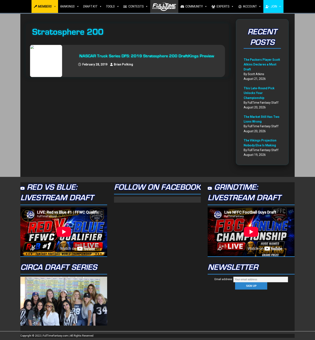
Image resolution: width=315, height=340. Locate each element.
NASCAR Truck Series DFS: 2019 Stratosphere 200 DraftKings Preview (146, 56)
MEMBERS (45, 6)
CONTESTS (136, 6)
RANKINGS (67, 6)
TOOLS (110, 6)
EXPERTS (223, 6)
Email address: (223, 279)
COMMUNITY (194, 6)
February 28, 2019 (94, 64)
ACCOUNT (250, 6)
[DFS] (48, 61)
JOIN (274, 6)
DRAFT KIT (90, 6)
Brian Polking (123, 64)
